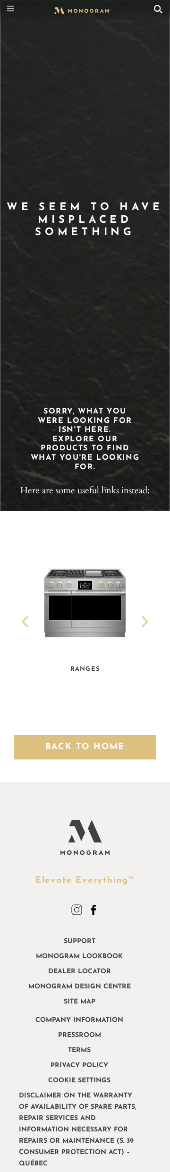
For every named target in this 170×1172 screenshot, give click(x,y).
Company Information (79, 1020)
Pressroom (79, 1035)
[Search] (158, 10)
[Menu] (13, 10)
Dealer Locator (79, 971)
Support (79, 941)
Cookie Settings (79, 1080)
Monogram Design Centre (79, 986)
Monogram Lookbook (79, 956)
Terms (79, 1050)
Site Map (79, 1001)
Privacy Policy (79, 1065)
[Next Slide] (144, 623)
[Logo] (82, 17)
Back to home (85, 747)
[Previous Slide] (25, 623)
